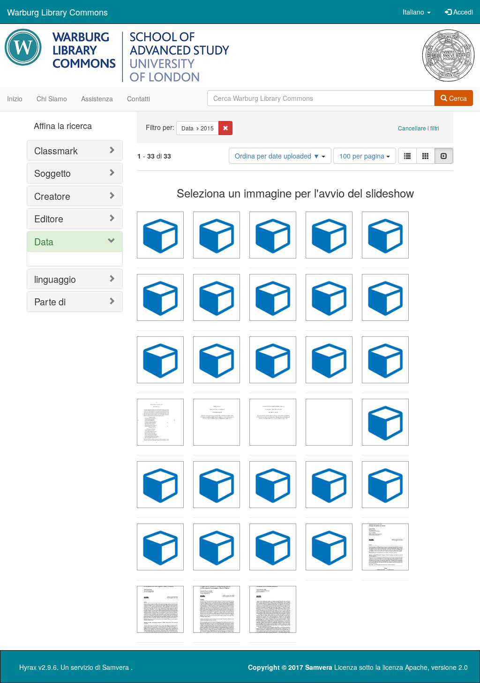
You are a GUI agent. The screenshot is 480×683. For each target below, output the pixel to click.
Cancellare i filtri (418, 128)
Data (43, 241)
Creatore (52, 196)
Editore (48, 218)
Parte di (50, 301)
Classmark (56, 150)
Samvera (115, 667)
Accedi (462, 11)
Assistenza (97, 98)
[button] (417, 11)
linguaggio (55, 279)
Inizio (14, 98)
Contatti (138, 98)
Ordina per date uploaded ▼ (278, 155)
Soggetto (52, 173)
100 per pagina (362, 155)
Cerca (457, 98)
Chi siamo (52, 98)
